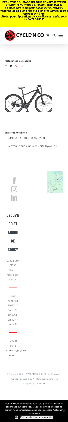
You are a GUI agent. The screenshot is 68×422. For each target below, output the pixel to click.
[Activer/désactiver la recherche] (54, 35)
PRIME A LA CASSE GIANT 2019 (26, 138)
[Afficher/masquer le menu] (61, 35)
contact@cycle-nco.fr (12, 352)
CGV (32, 378)
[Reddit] (21, 66)
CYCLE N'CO (32, 374)
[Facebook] (6, 66)
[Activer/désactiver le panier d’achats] (47, 35)
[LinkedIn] (14, 197)
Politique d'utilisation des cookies (36, 417)
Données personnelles (47, 378)
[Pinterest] (16, 66)
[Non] (64, 410)
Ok (16, 417)
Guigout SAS (41, 383)
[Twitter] (11, 66)
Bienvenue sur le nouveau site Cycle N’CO (32, 146)
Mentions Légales (19, 378)
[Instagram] (14, 189)
